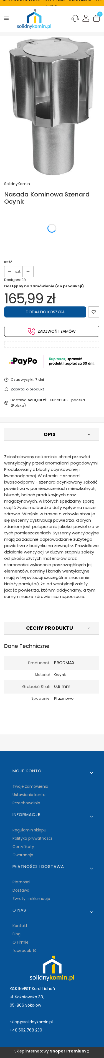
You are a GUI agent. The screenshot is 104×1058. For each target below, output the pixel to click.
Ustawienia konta (28, 794)
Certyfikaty (23, 846)
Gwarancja (22, 855)
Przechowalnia (26, 803)
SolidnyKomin (17, 184)
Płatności (21, 882)
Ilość (8, 262)
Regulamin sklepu (29, 830)
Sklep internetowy (50, 1051)
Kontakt (19, 925)
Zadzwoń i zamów (57, 331)
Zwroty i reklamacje (31, 898)
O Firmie (20, 942)
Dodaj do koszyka (45, 312)
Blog (16, 934)
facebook (22, 950)
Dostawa (20, 890)
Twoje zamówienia (30, 786)
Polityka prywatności (32, 838)
